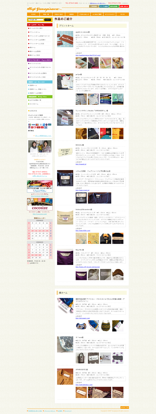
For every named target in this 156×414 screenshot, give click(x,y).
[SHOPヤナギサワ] (44, 9)
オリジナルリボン (35, 63)
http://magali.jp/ (81, 164)
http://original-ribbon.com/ (39, 196)
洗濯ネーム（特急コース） (38, 89)
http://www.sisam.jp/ (82, 190)
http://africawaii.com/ (83, 318)
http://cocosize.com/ (40, 214)
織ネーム (33, 47)
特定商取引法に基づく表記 (35, 410)
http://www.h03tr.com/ (83, 230)
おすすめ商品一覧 (35, 100)
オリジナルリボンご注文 (38, 77)
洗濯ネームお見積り (36, 93)
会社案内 (60, 410)
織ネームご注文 (35, 55)
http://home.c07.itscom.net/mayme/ (88, 267)
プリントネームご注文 (37, 43)
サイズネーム (34, 104)
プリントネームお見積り (38, 40)
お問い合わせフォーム (40, 176)
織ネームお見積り (35, 51)
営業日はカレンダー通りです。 (98, 3)
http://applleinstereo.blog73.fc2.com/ (88, 55)
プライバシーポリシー (50, 410)
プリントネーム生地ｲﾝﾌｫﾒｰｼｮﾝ (40, 36)
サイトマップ (68, 410)
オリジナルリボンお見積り (38, 73)
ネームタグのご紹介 (36, 28)
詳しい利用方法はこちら (43, 136)
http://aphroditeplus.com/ (84, 385)
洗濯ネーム (33, 85)
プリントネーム (35, 32)
